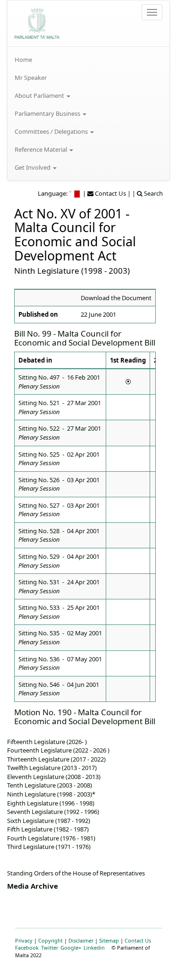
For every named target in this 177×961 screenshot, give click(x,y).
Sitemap (109, 940)
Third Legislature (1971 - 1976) (49, 846)
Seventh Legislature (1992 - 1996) (53, 811)
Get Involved (33, 167)
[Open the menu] (152, 12)
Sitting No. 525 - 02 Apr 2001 (59, 459)
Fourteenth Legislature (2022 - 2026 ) (58, 750)
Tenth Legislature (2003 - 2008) (49, 785)
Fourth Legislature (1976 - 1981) (51, 838)
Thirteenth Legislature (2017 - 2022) (56, 759)
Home (23, 59)
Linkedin (94, 947)
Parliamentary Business (48, 113)
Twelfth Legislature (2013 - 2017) (52, 767)
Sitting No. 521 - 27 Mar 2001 (59, 407)
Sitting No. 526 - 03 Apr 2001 (59, 484)
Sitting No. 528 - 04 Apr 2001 (59, 535)
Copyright (50, 940)
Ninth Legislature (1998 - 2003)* (51, 794)
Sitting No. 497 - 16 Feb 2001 (59, 381)
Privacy (24, 940)
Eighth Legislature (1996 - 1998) (50, 803)
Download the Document (116, 298)
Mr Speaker (31, 77)
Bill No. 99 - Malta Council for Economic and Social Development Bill (84, 338)
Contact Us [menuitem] (109, 193)
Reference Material (41, 149)
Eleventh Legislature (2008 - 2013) (54, 776)
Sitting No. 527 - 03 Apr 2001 (59, 510)
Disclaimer (80, 940)
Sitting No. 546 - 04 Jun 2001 (58, 689)
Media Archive (32, 886)
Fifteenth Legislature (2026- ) (47, 741)
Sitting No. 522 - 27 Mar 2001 (59, 433)
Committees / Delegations (52, 131)
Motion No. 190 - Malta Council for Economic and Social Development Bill (84, 717)
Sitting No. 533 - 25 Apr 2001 (59, 612)
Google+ (70, 947)
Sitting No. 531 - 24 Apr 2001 (59, 586)
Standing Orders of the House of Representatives (76, 873)
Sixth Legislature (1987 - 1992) (48, 820)
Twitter (49, 947)
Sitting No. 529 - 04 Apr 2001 (59, 561)
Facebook (27, 947)
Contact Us (138, 940)
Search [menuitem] (153, 193)
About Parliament (40, 95)
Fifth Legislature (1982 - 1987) (48, 829)
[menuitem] (88, 60)
